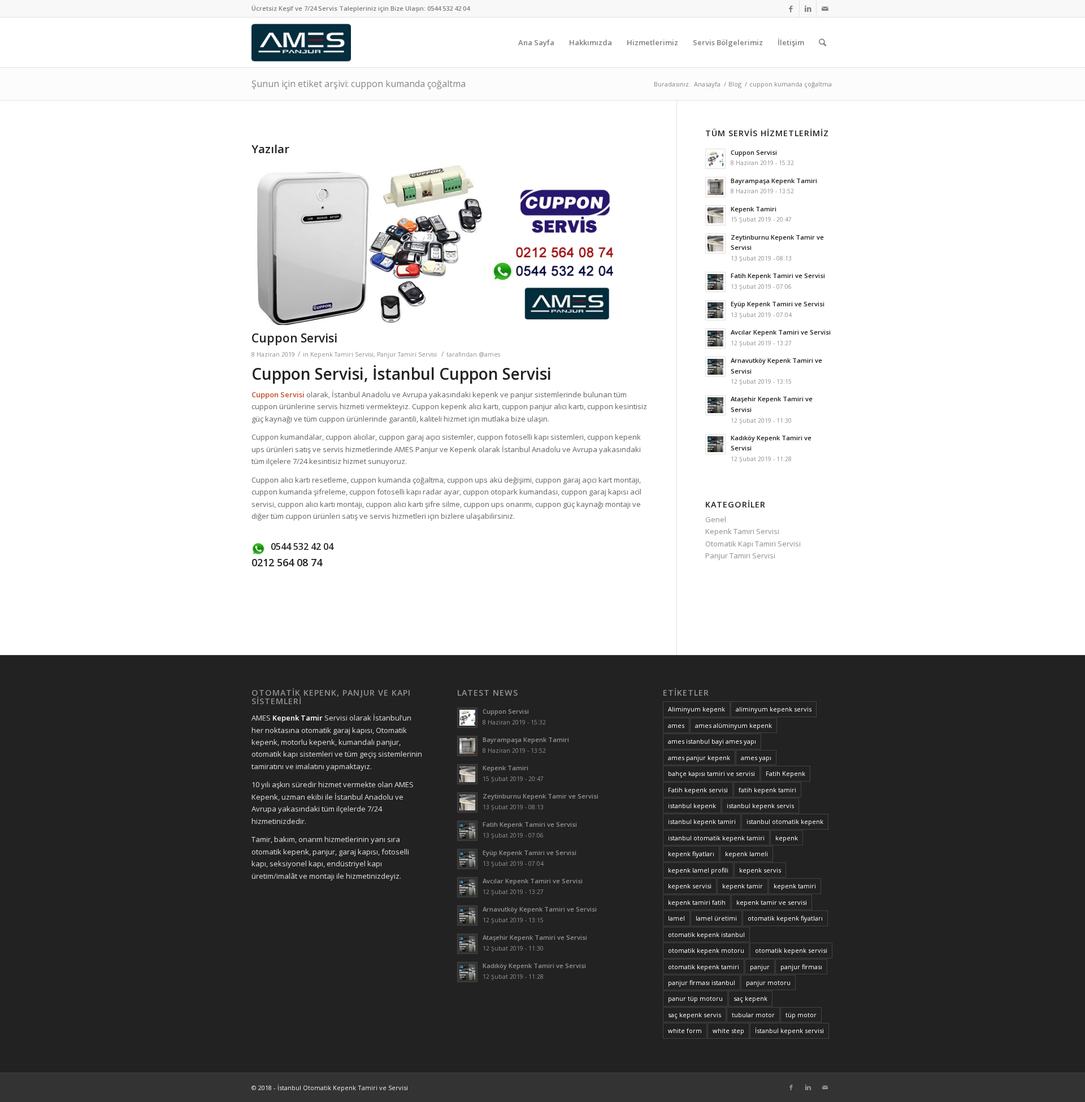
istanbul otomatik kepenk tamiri (716, 838)
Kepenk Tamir (297, 718)
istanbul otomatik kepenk (785, 821)
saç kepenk (750, 998)
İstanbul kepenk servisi (789, 1030)
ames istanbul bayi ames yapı (712, 741)
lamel (676, 918)
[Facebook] (791, 8)
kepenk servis (760, 870)
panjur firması (801, 966)
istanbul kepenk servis (760, 805)
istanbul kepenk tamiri (702, 821)
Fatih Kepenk (785, 773)
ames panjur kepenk (699, 757)
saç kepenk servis (694, 1014)
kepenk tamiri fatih (697, 902)
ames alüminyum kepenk (733, 725)
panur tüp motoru (695, 998)
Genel (715, 519)
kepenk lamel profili (698, 870)
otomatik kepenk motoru (706, 950)
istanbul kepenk (692, 805)
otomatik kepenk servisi (791, 950)
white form (685, 1030)
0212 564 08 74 (286, 562)
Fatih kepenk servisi (698, 790)
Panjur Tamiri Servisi (407, 354)
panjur (760, 966)
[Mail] (825, 8)
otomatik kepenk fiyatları (785, 918)
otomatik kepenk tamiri (703, 966)
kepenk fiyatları (691, 853)
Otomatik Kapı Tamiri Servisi (753, 544)
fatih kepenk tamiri (767, 790)
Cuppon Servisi (294, 338)
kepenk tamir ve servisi (771, 902)
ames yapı (756, 757)
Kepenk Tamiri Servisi (342, 354)
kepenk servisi (689, 886)
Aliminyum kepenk (696, 709)
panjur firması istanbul (701, 982)
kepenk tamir (742, 886)
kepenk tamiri (795, 886)
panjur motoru (768, 982)
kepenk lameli (746, 853)
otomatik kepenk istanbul (706, 934)
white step (728, 1030)
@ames (489, 354)
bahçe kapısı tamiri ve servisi (711, 773)
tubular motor (753, 1014)
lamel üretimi (716, 918)
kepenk (786, 838)
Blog (734, 84)
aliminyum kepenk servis (773, 709)
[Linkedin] (808, 8)
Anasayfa (707, 84)
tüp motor (801, 1014)
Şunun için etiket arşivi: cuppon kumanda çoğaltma (358, 83)
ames (676, 725)
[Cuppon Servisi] (449, 243)
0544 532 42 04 (448, 8)
